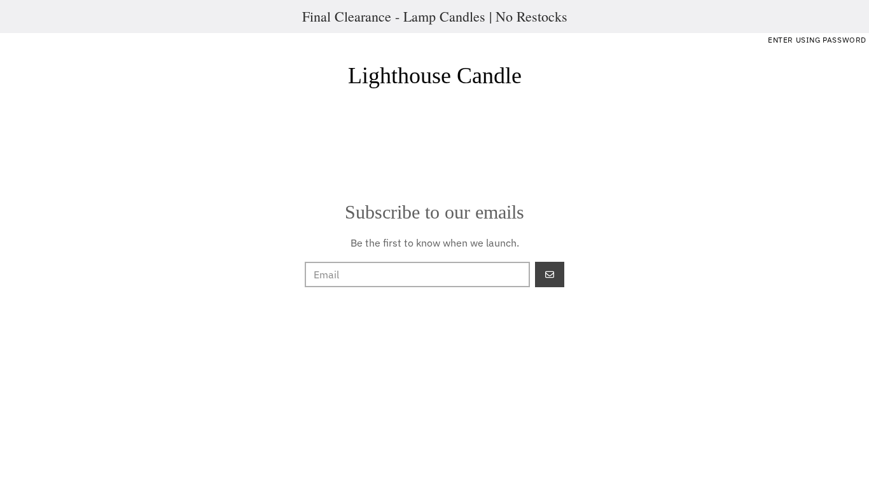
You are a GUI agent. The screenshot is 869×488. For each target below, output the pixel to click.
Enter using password (817, 39)
